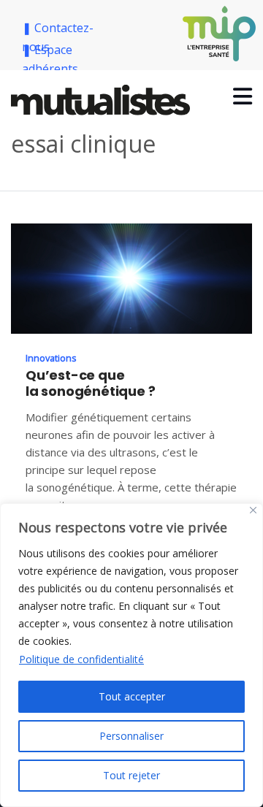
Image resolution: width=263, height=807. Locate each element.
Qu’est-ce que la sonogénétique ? (90, 383)
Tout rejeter (131, 775)
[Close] (253, 510)
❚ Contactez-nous (58, 37)
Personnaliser (131, 736)
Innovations (51, 357)
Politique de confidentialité (81, 659)
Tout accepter (132, 696)
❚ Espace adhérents (50, 59)
